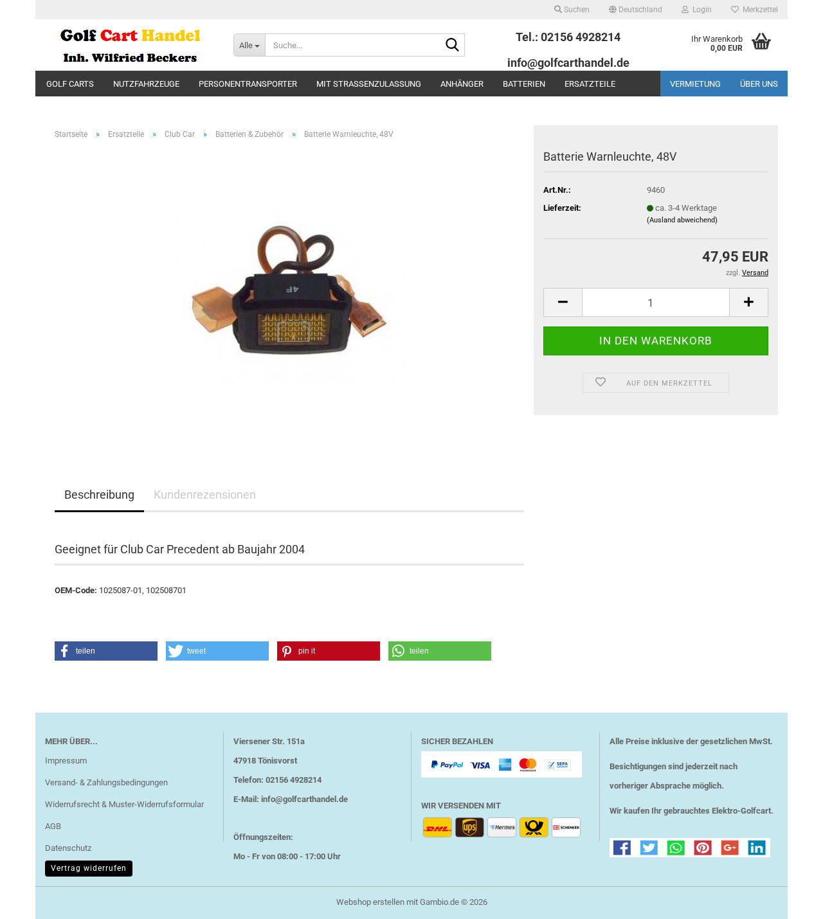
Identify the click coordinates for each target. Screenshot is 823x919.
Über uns (759, 84)
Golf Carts (70, 84)
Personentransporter (248, 84)
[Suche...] (452, 45)
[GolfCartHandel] (129, 45)
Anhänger (462, 84)
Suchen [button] (576, 9)
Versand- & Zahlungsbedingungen (106, 782)
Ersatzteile (590, 84)
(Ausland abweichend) (682, 220)
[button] (635, 9)
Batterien (524, 84)
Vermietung (695, 84)
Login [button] (700, 9)
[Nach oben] (787, 900)
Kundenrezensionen (205, 494)
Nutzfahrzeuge (146, 84)
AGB (53, 826)
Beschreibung (99, 494)
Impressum (66, 760)
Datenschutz (68, 848)
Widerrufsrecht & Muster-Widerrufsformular (124, 804)
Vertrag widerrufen (89, 868)
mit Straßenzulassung (368, 84)
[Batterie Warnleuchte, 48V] (289, 294)
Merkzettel (758, 9)
